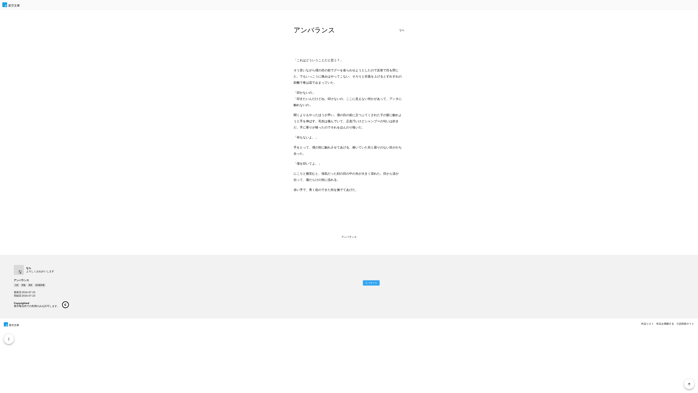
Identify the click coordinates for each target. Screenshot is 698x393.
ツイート (372, 283)
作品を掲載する (665, 323)
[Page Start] (689, 384)
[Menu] (9, 339)
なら (401, 30)
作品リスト (647, 323)
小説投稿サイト (685, 323)
